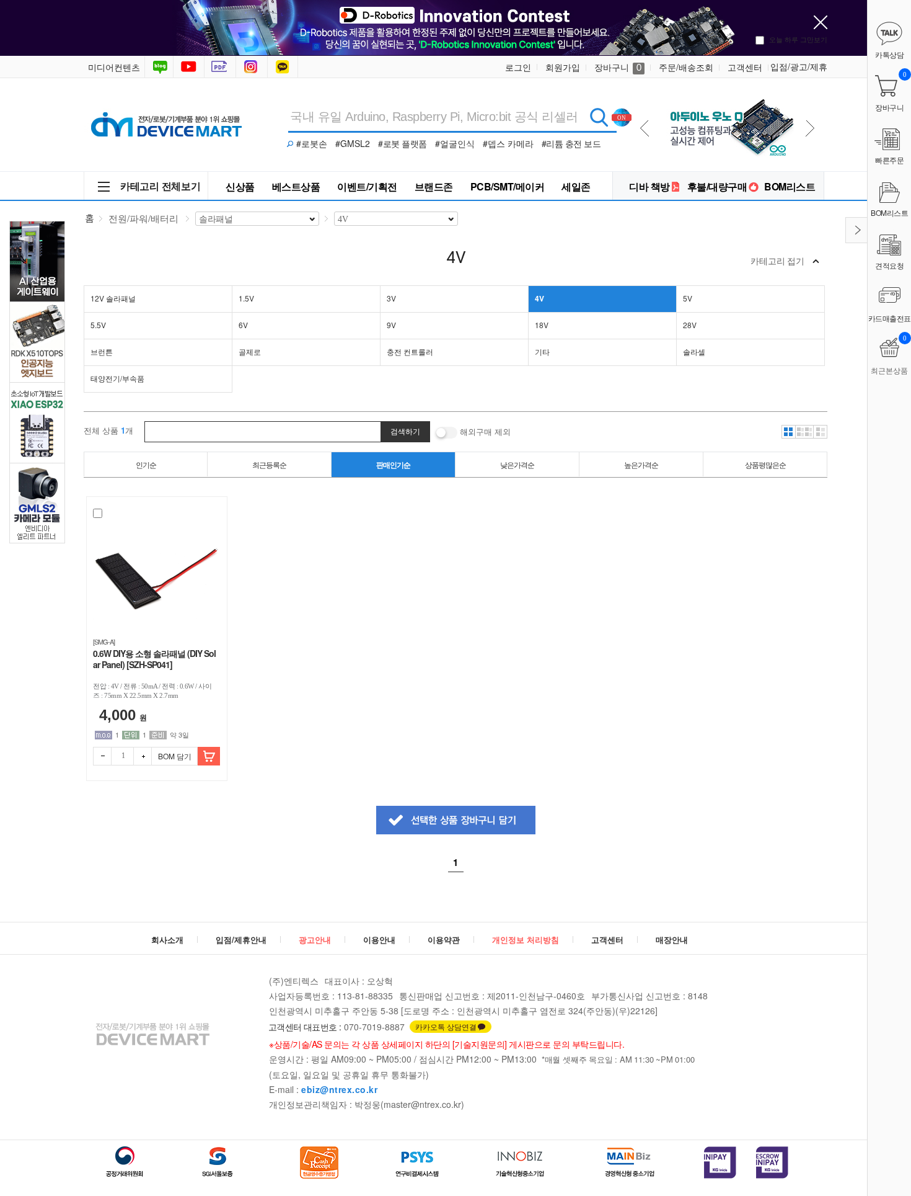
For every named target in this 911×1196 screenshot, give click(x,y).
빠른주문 (889, 159)
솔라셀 (694, 351)
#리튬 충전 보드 (571, 143)
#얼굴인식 (455, 143)
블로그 (159, 67)
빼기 (102, 756)
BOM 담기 (174, 756)
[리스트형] (820, 432)
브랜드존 (434, 186)
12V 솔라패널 (113, 298)
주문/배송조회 (686, 67)
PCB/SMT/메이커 (507, 186)
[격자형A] (788, 432)
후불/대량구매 (717, 186)
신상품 (240, 186)
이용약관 (444, 939)
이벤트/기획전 (367, 186)
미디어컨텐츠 (114, 67)
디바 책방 (649, 186)
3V (391, 298)
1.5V (246, 298)
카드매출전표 (889, 318)
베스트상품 (296, 186)
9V (391, 324)
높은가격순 (641, 464)
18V (541, 324)
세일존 (576, 186)
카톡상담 (284, 67)
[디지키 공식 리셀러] (729, 94)
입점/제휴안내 (241, 939)
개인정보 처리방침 (525, 939)
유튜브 (189, 67)
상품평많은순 (765, 464)
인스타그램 (253, 67)
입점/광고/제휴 (798, 66)
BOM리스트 (789, 186)
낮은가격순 (517, 464)
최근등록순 (269, 464)
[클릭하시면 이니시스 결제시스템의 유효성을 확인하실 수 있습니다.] (720, 1162)
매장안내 (672, 939)
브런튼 (101, 351)
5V (687, 298)
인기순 (146, 464)
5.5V (98, 324)
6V (243, 324)
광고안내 (315, 939)
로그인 (518, 67)
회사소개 (167, 939)
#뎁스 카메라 (508, 143)
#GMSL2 (352, 143)
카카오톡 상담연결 (446, 1026)
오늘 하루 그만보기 (798, 39)
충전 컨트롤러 (410, 351)
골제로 (250, 351)
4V (539, 298)
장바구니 (617, 67)
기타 (542, 351)
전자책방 (221, 67)
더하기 (142, 756)
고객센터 (745, 67)
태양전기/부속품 (117, 378)
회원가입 (562, 67)
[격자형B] (804, 432)
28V (690, 324)
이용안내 (379, 939)
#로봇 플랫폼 (402, 143)
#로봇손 (311, 143)
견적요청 (889, 265)
